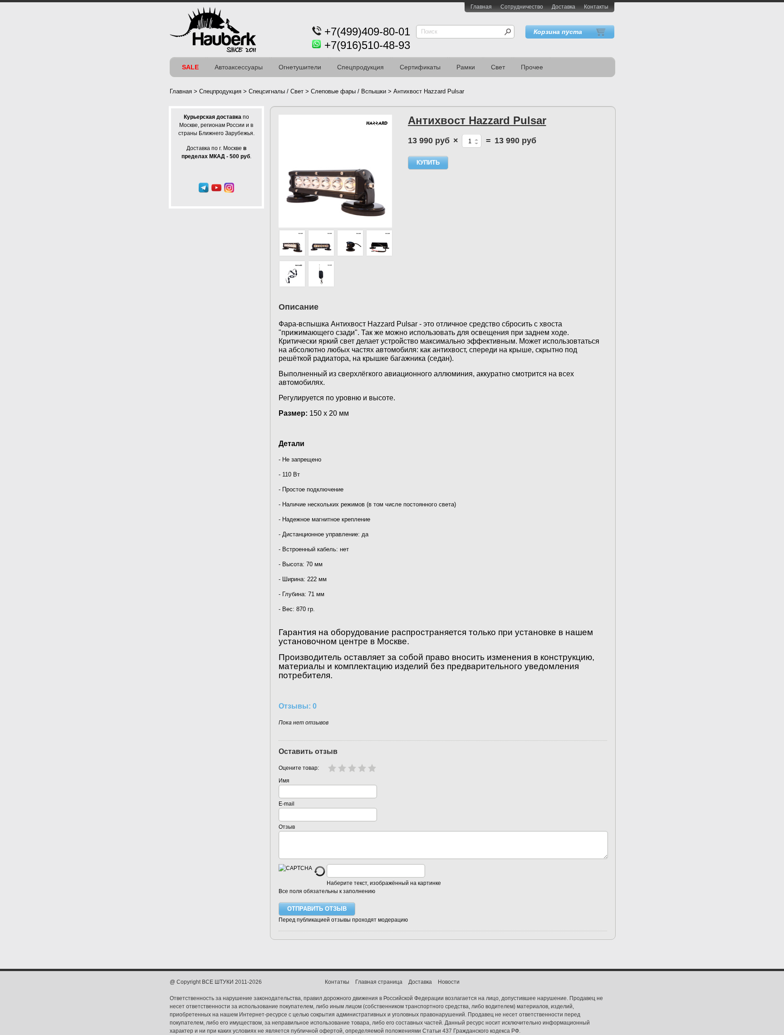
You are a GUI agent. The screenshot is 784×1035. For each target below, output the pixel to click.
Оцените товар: (299, 768)
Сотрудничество (521, 7)
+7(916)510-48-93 (367, 45)
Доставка (563, 7)
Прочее (532, 67)
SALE (190, 67)
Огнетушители (300, 67)
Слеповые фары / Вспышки (348, 91)
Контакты (596, 7)
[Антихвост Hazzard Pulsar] (335, 171)
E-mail (286, 804)
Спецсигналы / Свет (276, 91)
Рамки (465, 67)
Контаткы (337, 982)
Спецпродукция (360, 67)
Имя (284, 780)
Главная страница (378, 982)
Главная (481, 7)
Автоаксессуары (239, 67)
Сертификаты (420, 67)
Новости (449, 982)
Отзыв (287, 827)
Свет (498, 67)
